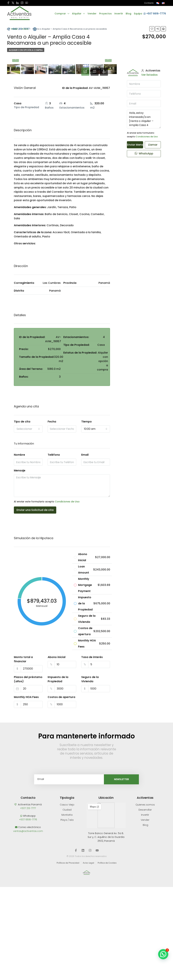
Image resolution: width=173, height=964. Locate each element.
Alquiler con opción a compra (26, 50)
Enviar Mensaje (135, 145)
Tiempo (86, 421)
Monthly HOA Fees (26, 697)
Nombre (19, 455)
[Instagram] (90, 850)
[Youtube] (97, 850)
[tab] (85, 72)
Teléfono (54, 455)
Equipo (138, 13)
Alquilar (76, 13)
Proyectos (105, 13)
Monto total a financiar (23, 659)
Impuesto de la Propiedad (58, 679)
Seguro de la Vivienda (90, 679)
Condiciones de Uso (67, 501)
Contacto (149, 3)
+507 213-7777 (20, 29)
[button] (163, 954)
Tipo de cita (22, 421)
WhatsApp (145, 153)
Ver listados (149, 75)
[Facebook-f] (75, 850)
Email (85, 455)
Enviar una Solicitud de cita (35, 510)
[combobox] (28, 428)
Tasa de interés (92, 657)
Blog (128, 13)
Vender (92, 13)
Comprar (60, 13)
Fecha (52, 421)
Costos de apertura (61, 697)
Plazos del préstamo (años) (28, 679)
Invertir (118, 13)
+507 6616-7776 (156, 13)
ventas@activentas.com (28, 831)
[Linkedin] (82, 850)
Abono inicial (56, 657)
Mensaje (19, 470)
